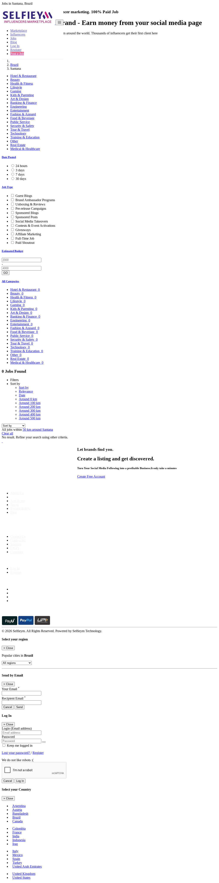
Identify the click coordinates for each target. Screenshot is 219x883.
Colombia (19, 828)
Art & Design (19, 99)
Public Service (20, 122)
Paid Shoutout (24, 242)
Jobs (13, 38)
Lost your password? (16, 753)
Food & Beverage (22, 118)
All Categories (10, 281)
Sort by (24, 387)
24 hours (21, 166)
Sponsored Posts (26, 217)
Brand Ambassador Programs (35, 200)
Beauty (15, 79)
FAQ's (14, 548)
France (17, 832)
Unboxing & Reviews (30, 204)
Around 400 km (29, 414)
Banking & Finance (23, 103)
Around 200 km (29, 407)
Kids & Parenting (22, 95)
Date (22, 395)
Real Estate (17, 145)
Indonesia (18, 840)
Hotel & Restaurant (23, 76)
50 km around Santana (38, 429)
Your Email (10, 689)
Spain (16, 859)
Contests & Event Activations (35, 225)
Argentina (19, 806)
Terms (14, 504)
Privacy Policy (20, 508)
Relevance (26, 391)
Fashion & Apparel (23, 114)
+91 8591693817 (34, 529)
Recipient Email (14, 698)
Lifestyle (16, 87)
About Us (17, 493)
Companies (17, 540)
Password (8, 737)
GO (5, 272)
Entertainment (19, 110)
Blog (13, 42)
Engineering (18, 106)
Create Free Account (91, 476)
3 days (20, 170)
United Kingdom (23, 874)
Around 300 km (29, 410)
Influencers (17, 34)
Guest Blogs (23, 196)
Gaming (15, 91)
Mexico (17, 855)
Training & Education (25, 137)
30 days (21, 178)
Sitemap (15, 544)
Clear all (7, 433)
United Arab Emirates (27, 866)
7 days (20, 174)
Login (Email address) (17, 728)
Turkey (17, 862)
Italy (15, 851)
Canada (17, 821)
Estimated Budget (12, 251)
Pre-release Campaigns (30, 208)
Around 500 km (29, 418)
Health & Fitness (21, 83)
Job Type (7, 187)
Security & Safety (22, 126)
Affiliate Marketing (28, 234)
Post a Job (17, 53)
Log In (14, 46)
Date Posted (9, 157)
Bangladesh (20, 813)
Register (15, 50)
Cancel (7, 707)
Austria (17, 810)
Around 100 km (29, 403)
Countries (16, 552)
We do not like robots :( (17, 760)
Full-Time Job (24, 238)
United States (21, 877)
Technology (18, 133)
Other (14, 141)
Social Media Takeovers (31, 221)
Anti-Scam (17, 501)
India (15, 836)
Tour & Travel (20, 129)
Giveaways (23, 230)
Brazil (14, 65)
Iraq (15, 844)
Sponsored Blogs (26, 213)
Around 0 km (28, 399)
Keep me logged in (19, 745)
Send (19, 707)
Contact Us (17, 536)
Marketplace (18, 30)
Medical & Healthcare (25, 149)
